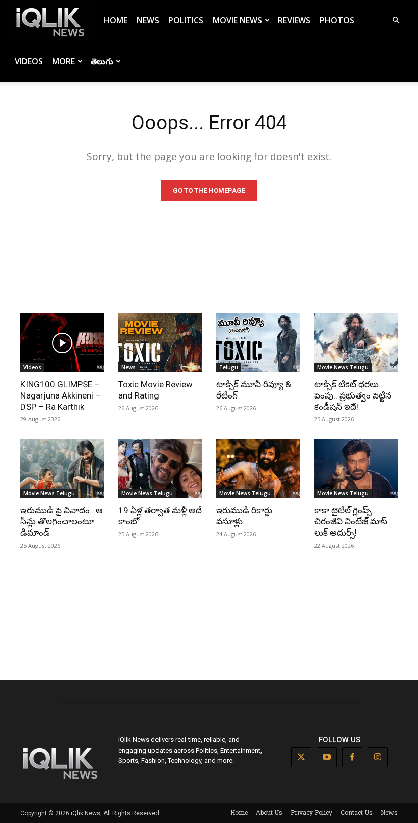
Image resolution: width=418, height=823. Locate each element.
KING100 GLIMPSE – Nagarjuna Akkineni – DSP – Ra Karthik (60, 395)
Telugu (228, 367)
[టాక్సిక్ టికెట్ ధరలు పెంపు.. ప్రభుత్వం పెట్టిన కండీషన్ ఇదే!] (356, 342)
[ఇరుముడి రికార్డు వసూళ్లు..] (258, 468)
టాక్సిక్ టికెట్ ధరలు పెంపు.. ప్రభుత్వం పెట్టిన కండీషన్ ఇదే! (352, 395)
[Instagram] (378, 757)
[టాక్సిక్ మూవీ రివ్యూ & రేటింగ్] (258, 342)
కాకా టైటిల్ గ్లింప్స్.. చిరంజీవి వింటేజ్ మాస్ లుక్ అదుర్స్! (350, 521)
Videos (29, 61)
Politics (185, 20)
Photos (337, 20)
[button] (395, 20)
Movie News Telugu (343, 367)
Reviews (294, 20)
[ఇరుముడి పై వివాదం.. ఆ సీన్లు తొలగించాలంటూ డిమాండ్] (62, 468)
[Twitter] (301, 757)
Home (115, 20)
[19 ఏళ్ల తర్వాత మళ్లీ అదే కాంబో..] (160, 468)
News (148, 20)
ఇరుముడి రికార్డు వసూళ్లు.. (244, 515)
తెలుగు (102, 61)
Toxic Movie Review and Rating (155, 390)
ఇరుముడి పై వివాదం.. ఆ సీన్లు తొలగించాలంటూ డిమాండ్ (61, 521)
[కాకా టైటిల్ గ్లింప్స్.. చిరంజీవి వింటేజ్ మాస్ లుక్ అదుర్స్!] (356, 468)
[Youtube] (327, 757)
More (63, 61)
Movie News (237, 20)
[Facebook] (352, 757)
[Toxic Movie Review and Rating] (160, 342)
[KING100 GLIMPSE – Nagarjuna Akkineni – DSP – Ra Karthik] (62, 342)
